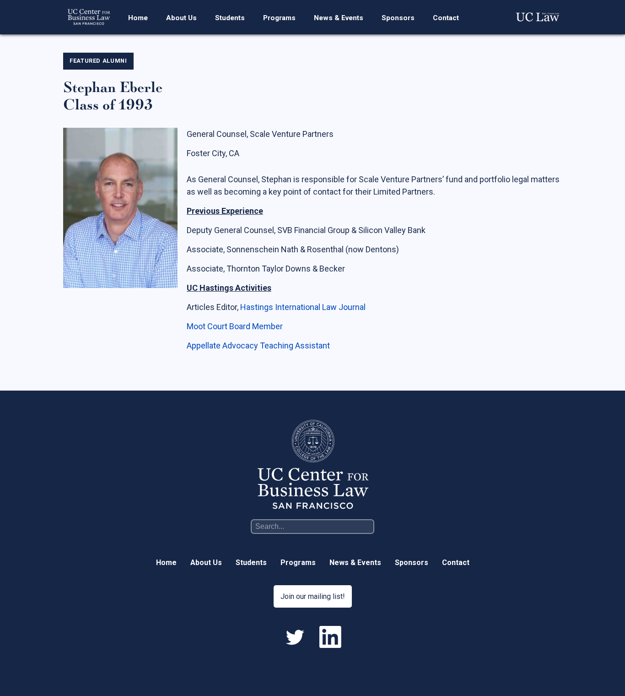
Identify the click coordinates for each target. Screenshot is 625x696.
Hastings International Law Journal (303, 307)
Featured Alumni (98, 60)
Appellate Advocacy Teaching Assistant (258, 345)
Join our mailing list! (312, 596)
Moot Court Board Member (235, 326)
